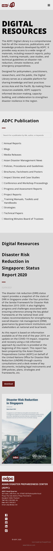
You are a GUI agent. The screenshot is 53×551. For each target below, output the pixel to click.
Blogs (7, 148)
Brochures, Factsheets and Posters (23, 171)
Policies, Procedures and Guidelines (23, 166)
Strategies (9, 207)
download (8, 384)
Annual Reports (12, 143)
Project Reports (12, 194)
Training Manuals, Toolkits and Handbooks (21, 201)
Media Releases (12, 154)
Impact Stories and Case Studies (22, 177)
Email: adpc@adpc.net (9, 505)
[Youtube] (6, 522)
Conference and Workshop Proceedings (26, 183)
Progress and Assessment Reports (23, 188)
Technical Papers (13, 213)
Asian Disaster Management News (23, 160)
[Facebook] (6, 515)
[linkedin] (6, 526)
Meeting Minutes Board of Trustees (23, 218)
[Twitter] (6, 519)
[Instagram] (6, 530)
